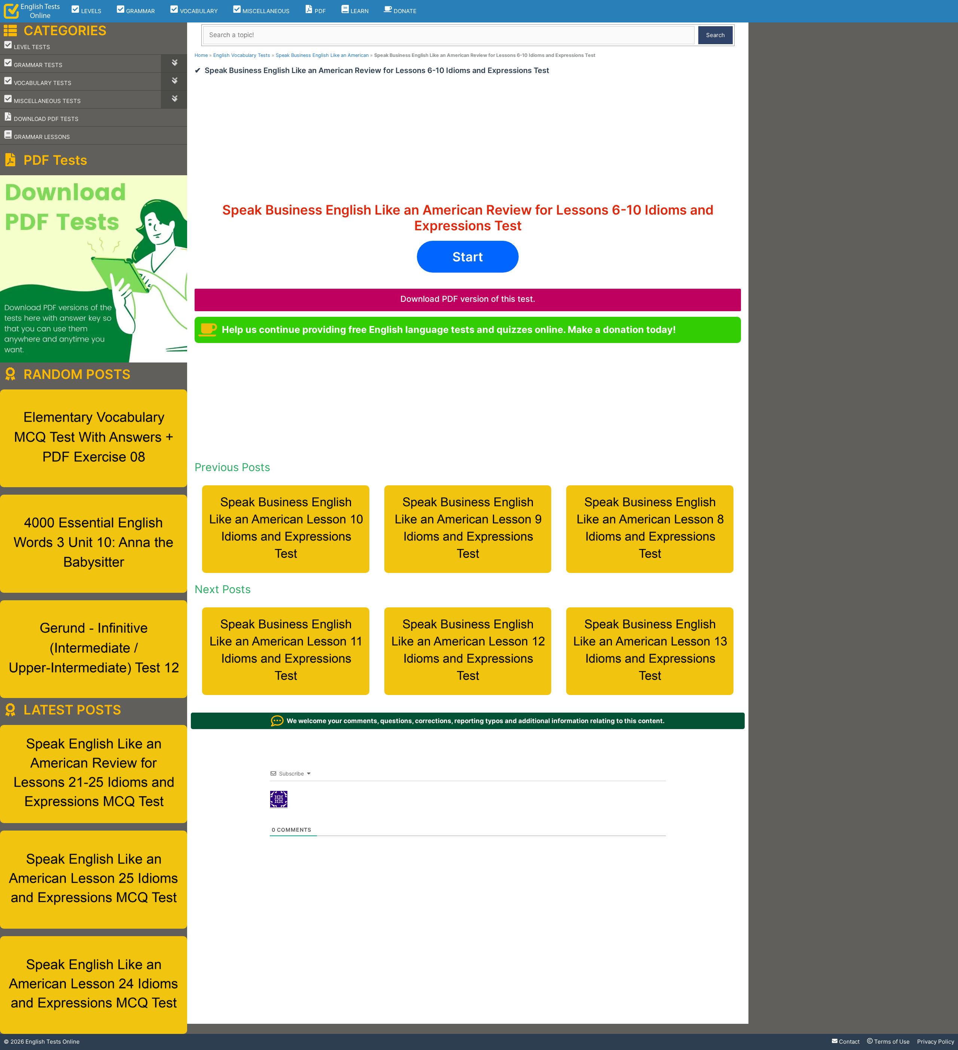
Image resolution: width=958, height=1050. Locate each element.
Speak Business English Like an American (322, 55)
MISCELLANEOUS (265, 11)
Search (715, 35)
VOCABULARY (198, 11)
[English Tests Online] (32, 11)
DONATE (404, 11)
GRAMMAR (140, 11)
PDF (319, 11)
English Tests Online (52, 1041)
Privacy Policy (935, 1041)
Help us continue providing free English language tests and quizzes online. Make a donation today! (449, 329)
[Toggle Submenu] (174, 63)
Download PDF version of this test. (467, 299)
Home (201, 55)
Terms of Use (891, 1041)
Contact (849, 1041)
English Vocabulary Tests (241, 55)
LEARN (359, 11)
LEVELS (90, 11)
